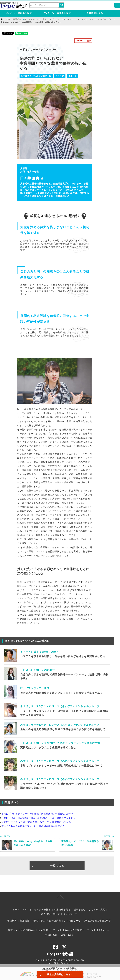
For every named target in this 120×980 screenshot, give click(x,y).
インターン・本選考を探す (57, 13)
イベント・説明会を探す (19, 13)
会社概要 (12, 920)
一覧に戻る (57, 865)
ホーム (15, 909)
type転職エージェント (50, 930)
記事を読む (79, 909)
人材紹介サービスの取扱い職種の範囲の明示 (87, 920)
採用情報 (24, 920)
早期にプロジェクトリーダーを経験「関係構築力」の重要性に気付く (37, 813)
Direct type (67, 935)
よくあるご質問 (97, 909)
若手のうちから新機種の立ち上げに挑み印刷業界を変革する (33, 826)
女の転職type (28, 930)
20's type (104, 930)
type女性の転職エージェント (80, 930)
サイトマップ (70, 914)
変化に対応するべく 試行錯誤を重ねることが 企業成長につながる (36, 822)
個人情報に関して (50, 914)
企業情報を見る (95, 13)
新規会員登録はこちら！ (60, 974)
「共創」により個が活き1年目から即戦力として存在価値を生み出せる (38, 818)
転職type (13, 930)
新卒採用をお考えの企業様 (47, 920)
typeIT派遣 (51, 935)
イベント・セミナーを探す (37, 909)
